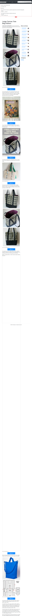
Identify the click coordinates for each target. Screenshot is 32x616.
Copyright (15, 1)
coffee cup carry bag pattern (24, 46)
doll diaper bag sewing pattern (24, 28)
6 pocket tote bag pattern (24, 49)
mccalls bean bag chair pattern (24, 40)
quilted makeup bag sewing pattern (25, 34)
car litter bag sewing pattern (24, 52)
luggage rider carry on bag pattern (24, 37)
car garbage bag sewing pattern (24, 31)
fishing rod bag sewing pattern (24, 55)
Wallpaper (22, 59)
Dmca (7, 1)
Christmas (22, 60)
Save (12, 89)
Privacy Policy (12, 2)
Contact (9, 1)
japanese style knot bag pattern (25, 43)
